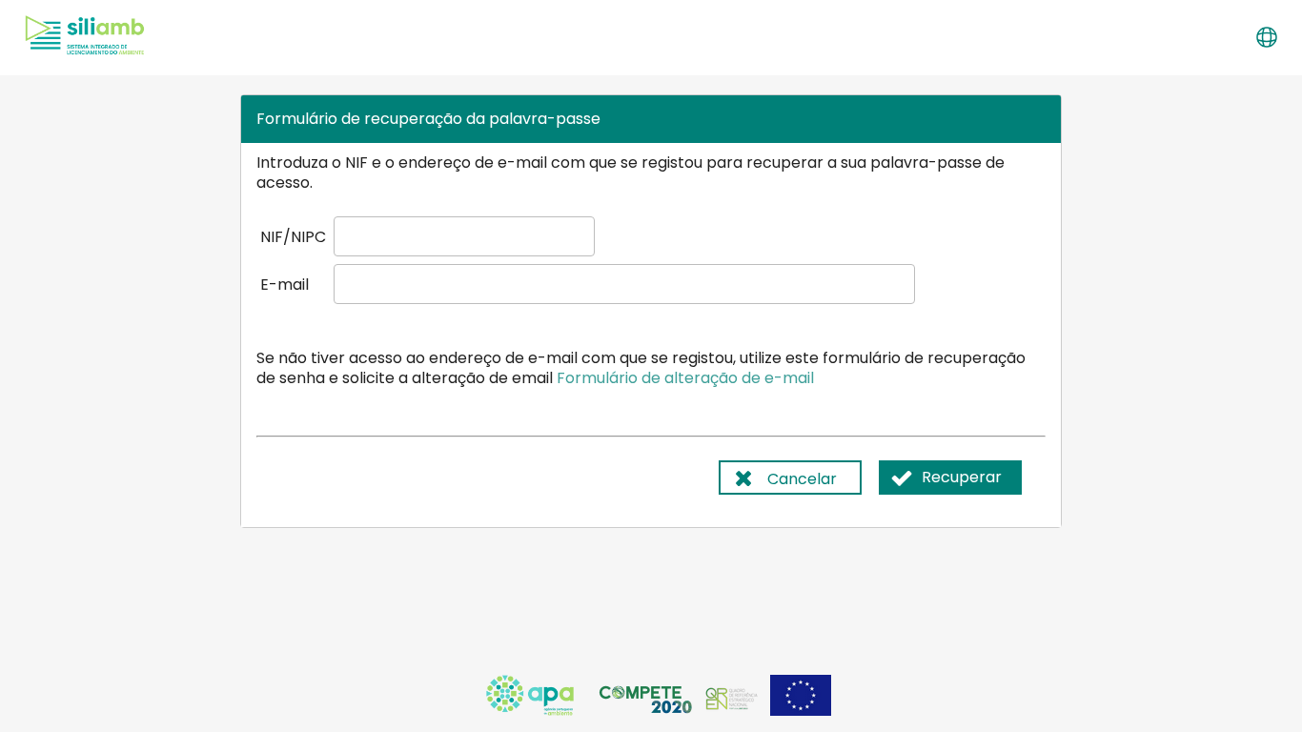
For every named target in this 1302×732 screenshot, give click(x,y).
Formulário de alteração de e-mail (685, 378)
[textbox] (464, 236)
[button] (1266, 37)
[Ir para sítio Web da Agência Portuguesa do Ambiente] (532, 711)
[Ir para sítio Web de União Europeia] (800, 711)
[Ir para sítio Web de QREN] (733, 711)
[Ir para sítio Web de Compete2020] (648, 711)
